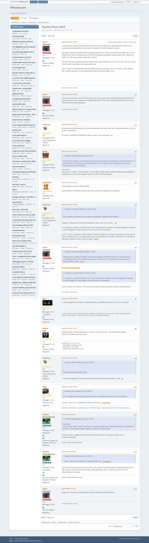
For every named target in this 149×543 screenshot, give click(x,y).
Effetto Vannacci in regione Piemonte (24, 109)
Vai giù (43, 36)
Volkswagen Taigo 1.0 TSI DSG (22, 262)
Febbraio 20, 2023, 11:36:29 (69, 247)
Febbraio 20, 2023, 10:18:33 (69, 124)
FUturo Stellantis (18, 146)
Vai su (43, 517)
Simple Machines (23, 538)
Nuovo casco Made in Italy (21, 241)
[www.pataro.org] (43, 438)
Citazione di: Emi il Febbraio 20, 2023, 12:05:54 (78, 391)
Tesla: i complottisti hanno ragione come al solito (24, 256)
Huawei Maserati (18, 230)
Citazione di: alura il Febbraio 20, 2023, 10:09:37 (79, 156)
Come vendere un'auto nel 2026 (23, 215)
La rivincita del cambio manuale (23, 78)
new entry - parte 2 (19, 184)
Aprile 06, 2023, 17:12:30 (68, 488)
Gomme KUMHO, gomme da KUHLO (24, 288)
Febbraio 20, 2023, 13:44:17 (69, 328)
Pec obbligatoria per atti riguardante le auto (24, 47)
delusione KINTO (18, 267)
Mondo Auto (16, 49)
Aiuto (120, 538)
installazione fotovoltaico (21, 99)
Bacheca (14, 199)
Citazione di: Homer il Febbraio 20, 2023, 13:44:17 (79, 362)
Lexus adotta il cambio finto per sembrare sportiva (24, 277)
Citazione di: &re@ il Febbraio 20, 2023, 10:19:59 (79, 419)
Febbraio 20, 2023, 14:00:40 (69, 358)
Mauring (15, 177)
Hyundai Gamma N (19, 246)
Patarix (46, 414)
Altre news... (15, 248)
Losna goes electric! (19, 135)
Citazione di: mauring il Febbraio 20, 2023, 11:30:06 (80, 252)
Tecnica (14, 127)
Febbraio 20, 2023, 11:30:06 (69, 204)
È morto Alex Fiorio (19, 68)
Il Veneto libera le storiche (21, 57)
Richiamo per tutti (19, 236)
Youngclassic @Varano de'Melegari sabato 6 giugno (24, 172)
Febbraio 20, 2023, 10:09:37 (69, 94)
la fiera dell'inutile (19, 104)
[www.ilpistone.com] (43, 61)
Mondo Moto (16, 117)
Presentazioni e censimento (20, 179)
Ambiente (15, 33)
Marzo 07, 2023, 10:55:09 (68, 451)
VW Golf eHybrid (18, 36)
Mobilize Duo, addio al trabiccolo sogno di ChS (24, 283)
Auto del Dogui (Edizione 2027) (23, 52)
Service (14, 122)
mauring (46, 124)
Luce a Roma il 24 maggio (21, 141)
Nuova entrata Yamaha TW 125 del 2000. (24, 293)
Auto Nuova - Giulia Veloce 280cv (24, 161)
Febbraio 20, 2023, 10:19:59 (69, 151)
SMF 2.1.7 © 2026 (14, 538)
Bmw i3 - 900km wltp (19, 156)
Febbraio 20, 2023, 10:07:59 (69, 42)
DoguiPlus (47, 182)
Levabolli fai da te (18, 272)
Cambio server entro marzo (22, 251)
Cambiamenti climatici (20, 31)
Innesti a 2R (16, 130)
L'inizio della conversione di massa (24, 220)
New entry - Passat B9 (20, 210)
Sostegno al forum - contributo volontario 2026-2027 (24, 197)
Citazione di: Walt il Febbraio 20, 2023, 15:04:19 (79, 456)
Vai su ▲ (137, 538)
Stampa (135, 36)
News (13, 70)
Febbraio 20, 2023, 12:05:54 (69, 298)
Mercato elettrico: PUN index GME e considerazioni (24, 73)
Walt (45, 387)
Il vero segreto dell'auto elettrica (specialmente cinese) (24, 125)
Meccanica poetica (19, 167)
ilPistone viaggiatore (18, 204)
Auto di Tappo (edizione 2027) (22, 225)
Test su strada (16, 38)
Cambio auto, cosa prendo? (22, 88)
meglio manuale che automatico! (24, 151)
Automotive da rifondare (21, 120)
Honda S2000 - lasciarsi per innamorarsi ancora (24, 62)
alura (45, 42)
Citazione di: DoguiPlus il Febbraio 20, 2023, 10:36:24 (80, 209)
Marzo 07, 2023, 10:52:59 (68, 414)
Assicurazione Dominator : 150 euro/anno (24, 114)
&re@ (45, 151)
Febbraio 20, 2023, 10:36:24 (69, 182)
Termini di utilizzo (129, 538)
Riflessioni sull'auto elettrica (22, 42)
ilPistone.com (18, 7)
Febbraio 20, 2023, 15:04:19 (69, 387)
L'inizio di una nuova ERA (21, 83)
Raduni (14, 174)
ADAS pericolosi (17, 94)
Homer (45, 328)
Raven (14, 190)
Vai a (110, 526)
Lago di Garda (17, 202)
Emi (44, 298)
